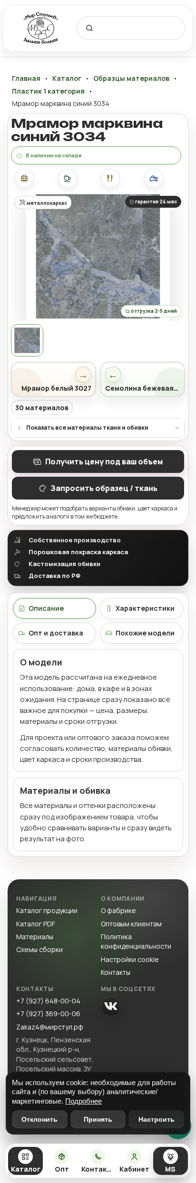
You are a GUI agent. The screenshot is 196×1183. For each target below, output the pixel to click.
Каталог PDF (35, 923)
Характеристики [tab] (145, 608)
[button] (98, 256)
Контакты (115, 972)
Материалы (34, 936)
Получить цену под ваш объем (104, 461)
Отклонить (39, 1119)
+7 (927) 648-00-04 (48, 1000)
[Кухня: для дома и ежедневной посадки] (24, 178)
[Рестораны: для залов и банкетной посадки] (110, 178)
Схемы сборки (39, 949)
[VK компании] (111, 1006)
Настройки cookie (130, 959)
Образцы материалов (131, 78)
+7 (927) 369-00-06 (48, 1013)
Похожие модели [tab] (145, 632)
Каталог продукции (47, 910)
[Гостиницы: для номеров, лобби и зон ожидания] (153, 178)
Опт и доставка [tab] (56, 632)
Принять (98, 1119)
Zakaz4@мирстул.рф (49, 1026)
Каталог (66, 78)
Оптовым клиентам (131, 923)
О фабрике (118, 910)
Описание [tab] (46, 608)
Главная (26, 78)
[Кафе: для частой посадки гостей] (67, 178)
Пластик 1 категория (48, 91)
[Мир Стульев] (41, 28)
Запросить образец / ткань (103, 488)
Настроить (156, 1119)
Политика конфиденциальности (136, 941)
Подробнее (83, 1101)
